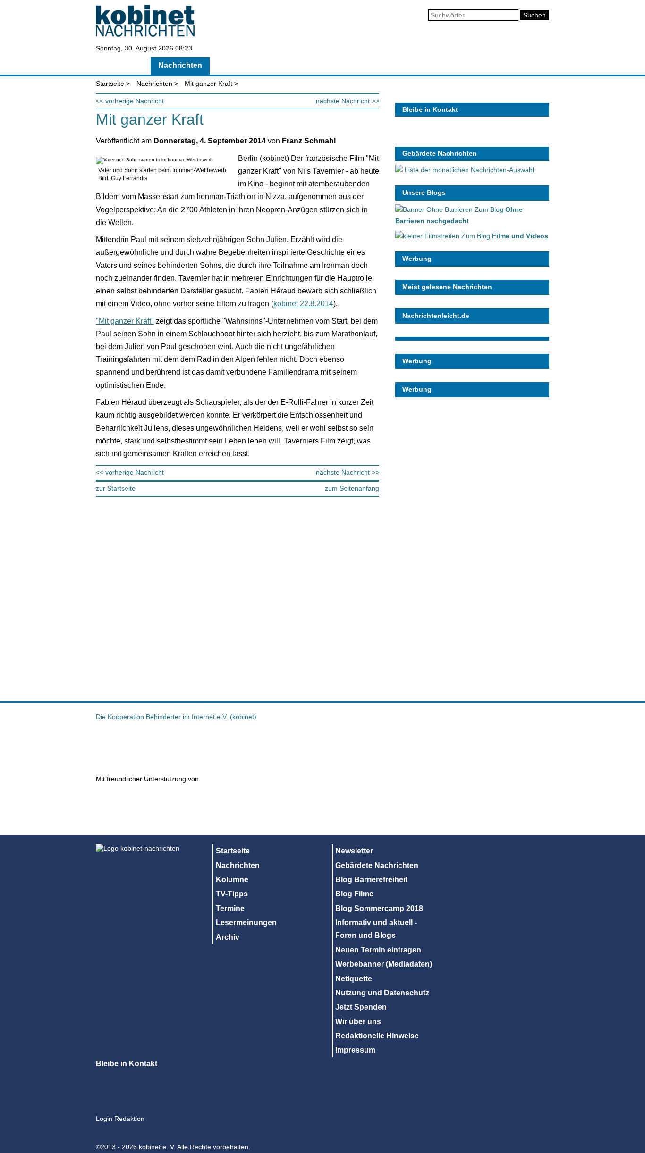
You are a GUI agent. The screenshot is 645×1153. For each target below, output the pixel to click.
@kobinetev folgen (430, 135)
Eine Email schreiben (481, 135)
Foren (471, 65)
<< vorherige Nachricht (130, 101)
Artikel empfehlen (455, 135)
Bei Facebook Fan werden (506, 135)
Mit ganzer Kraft (208, 83)
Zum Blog (503, 236)
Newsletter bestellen (532, 135)
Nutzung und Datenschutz (382, 993)
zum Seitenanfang (352, 488)
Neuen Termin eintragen (378, 950)
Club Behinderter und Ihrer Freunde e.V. (506, 746)
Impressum (355, 1050)
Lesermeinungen (409, 65)
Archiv (514, 65)
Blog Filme (354, 894)
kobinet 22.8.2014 (303, 304)
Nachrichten (180, 65)
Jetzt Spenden (361, 1007)
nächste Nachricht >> (347, 101)
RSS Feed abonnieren (404, 135)
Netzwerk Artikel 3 (374, 746)
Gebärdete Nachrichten (439, 153)
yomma (357, 811)
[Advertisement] (466, 543)
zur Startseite (116, 488)
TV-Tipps (292, 65)
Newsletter (354, 851)
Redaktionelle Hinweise (377, 1036)
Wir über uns (358, 1022)
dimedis (142, 801)
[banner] (145, 34)
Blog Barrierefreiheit (371, 880)
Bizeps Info (223, 746)
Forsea (440, 746)
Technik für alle (447, 811)
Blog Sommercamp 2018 (379, 908)
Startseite (120, 65)
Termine (343, 65)
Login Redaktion (120, 1118)
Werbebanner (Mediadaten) (383, 964)
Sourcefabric (240, 801)
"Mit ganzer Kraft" (125, 321)
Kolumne (239, 65)
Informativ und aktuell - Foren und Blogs (376, 929)
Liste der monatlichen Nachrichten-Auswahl (468, 170)
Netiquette (353, 979)
